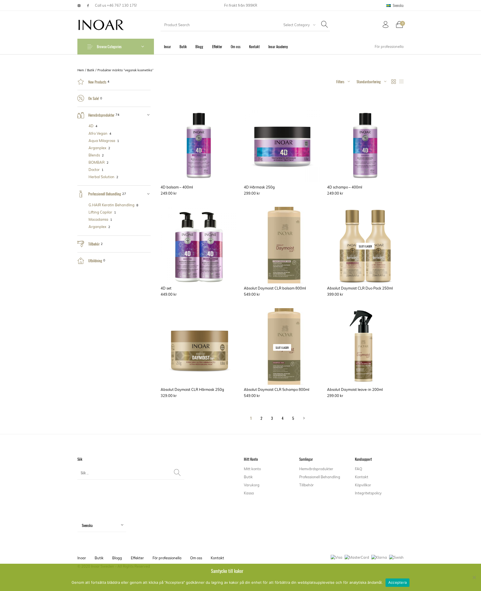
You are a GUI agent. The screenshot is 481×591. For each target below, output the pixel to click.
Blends (94, 155)
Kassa (249, 493)
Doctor (94, 169)
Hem (80, 70)
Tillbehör (94, 244)
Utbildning (95, 260)
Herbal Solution (101, 177)
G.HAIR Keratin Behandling (111, 205)
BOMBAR (97, 162)
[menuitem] (395, 5)
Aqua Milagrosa (102, 140)
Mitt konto (252, 469)
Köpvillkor (363, 485)
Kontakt (361, 477)
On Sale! (93, 98)
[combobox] (298, 24)
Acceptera (397, 582)
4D (91, 126)
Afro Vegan (98, 133)
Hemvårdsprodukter (101, 115)
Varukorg (251, 485)
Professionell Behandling (104, 194)
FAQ (358, 469)
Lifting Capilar (100, 212)
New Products (97, 82)
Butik (90, 70)
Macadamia (98, 219)
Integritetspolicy (368, 493)
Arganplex (97, 148)
